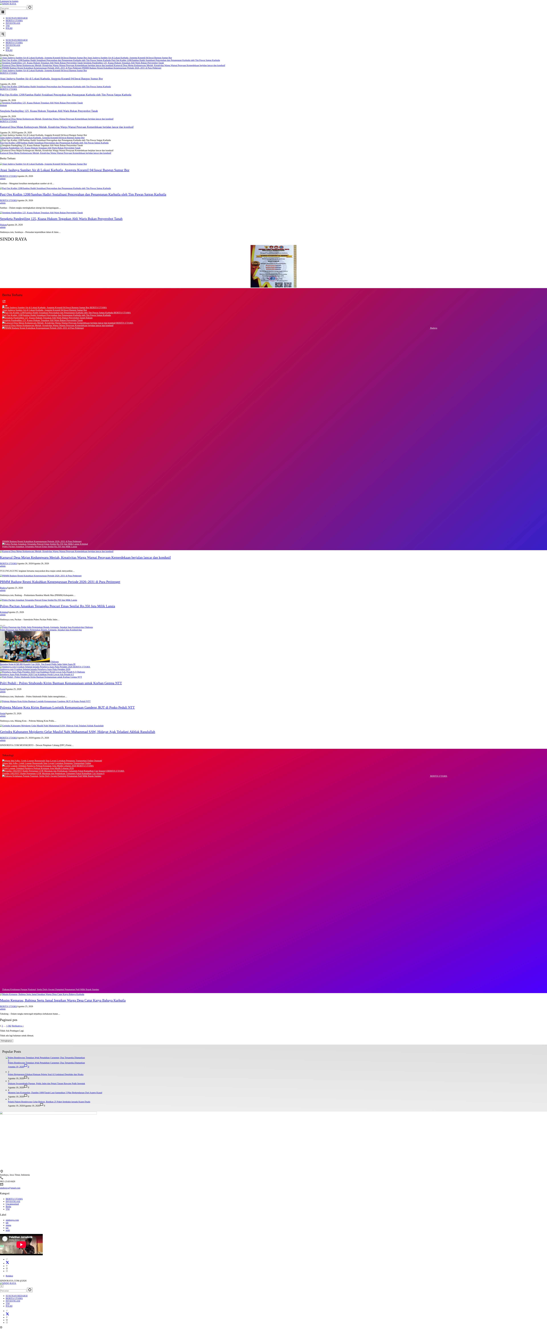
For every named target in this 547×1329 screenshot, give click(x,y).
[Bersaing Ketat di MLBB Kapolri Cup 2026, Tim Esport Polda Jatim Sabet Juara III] (25, 661)
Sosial (2, 689)
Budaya (433, 328)
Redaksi (9, 1276)
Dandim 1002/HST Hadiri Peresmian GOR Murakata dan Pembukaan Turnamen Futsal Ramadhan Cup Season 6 (53, 773)
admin (3, 178)
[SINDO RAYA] (8, 4)
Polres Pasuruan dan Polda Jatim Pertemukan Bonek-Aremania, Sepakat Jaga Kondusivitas (41, 630)
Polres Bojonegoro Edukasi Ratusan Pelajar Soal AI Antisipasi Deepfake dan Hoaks (45, 1074)
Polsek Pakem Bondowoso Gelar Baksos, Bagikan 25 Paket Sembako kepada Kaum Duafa (49, 1102)
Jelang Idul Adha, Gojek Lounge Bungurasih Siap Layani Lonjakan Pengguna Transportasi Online (46, 763)
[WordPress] (7, 1268)
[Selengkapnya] (4, 302)
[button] (30, 7)
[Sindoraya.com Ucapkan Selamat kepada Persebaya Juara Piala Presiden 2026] (36, 667)
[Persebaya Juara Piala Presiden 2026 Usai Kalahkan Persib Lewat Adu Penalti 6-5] (38, 672)
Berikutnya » (18, 1026)
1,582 (8, 1026)
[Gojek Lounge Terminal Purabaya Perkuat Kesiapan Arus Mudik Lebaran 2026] (39, 766)
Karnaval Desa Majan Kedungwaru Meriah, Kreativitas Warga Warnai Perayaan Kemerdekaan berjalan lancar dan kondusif (169, 65)
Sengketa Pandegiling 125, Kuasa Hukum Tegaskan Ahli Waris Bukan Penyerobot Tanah (123, 63)
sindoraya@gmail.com (10, 1188)
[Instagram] (7, 1271)
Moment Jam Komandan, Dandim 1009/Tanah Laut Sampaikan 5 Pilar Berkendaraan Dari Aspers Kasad (55, 1092)
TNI (8, 25)
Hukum (3, 105)
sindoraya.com (12, 1220)
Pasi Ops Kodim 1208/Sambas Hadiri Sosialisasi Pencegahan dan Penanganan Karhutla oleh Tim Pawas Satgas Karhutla (165, 60)
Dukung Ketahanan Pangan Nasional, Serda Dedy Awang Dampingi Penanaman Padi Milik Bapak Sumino (50, 989)
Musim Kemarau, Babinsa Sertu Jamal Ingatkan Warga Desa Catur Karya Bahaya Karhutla (63, 1000)
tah (7, 1222)
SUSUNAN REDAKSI (16, 18)
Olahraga (89, 627)
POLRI (9, 28)
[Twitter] (7, 1263)
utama (8, 1225)
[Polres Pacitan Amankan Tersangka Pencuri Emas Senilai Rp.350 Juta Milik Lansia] (41, 544)
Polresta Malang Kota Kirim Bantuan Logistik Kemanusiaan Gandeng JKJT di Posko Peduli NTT (67, 707)
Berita (8, 1206)
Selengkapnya (6, 1041)
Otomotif (98, 760)
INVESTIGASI (13, 23)
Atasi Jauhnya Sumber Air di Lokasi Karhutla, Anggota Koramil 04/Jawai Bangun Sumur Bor (129, 57)
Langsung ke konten (9, 1)
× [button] (1, 1286)
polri (8, 1230)
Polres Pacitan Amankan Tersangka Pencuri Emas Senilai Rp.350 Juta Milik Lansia (39, 546)
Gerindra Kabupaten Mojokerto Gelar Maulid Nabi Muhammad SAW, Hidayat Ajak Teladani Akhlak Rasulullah (77, 732)
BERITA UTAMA (14, 20)
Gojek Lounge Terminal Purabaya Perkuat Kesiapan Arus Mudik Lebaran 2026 (38, 768)
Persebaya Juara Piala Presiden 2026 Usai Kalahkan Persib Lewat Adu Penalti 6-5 (37, 674)
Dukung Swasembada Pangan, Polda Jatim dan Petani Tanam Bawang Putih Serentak (46, 1083)
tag (7, 1228)
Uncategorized (12, 1204)
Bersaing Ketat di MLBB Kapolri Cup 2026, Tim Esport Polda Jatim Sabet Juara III (37, 664)
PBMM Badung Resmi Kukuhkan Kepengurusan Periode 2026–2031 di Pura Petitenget (121, 68)
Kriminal (84, 544)
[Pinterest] (7, 1266)
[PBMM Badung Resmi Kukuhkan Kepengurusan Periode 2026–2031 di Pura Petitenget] (41, 68)
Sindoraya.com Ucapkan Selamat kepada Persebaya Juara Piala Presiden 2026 (35, 669)
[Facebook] (7, 1259)
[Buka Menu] (3, 12)
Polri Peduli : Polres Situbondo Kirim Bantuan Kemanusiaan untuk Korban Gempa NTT (61, 683)
